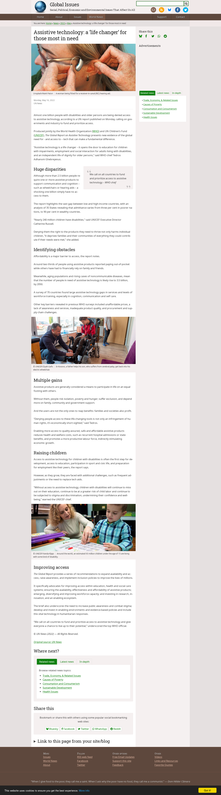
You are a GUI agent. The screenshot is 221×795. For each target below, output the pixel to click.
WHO (96, 131)
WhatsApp (100, 729)
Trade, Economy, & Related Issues (62, 675)
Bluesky (53, 729)
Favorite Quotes (164, 765)
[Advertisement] (162, 67)
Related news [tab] (46, 661)
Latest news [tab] (67, 661)
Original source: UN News (48, 642)
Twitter (84, 729)
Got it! (207, 790)
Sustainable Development (57, 687)
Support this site (121, 761)
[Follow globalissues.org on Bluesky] (169, 10)
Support (162, 17)
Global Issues (64, 4)
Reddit (117, 729)
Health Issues (50, 691)
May (69, 23)
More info (84, 790)
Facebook (69, 729)
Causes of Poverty (53, 679)
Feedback (117, 765)
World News (96, 17)
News (55, 23)
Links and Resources (166, 761)
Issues (77, 17)
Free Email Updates (123, 757)
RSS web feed (84, 757)
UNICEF (38, 135)
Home (40, 17)
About (59, 17)
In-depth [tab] (84, 661)
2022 (62, 23)
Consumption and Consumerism (61, 683)
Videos (158, 757)
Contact (180, 17)
